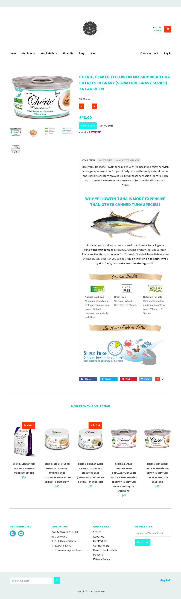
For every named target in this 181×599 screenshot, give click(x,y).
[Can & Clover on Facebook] (13, 534)
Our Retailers (49, 53)
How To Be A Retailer (106, 550)
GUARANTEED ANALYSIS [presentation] (127, 160)
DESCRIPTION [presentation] (88, 160)
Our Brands (28, 53)
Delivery (98, 554)
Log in (167, 53)
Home (13, 53)
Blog (81, 53)
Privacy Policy (101, 559)
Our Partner (100, 541)
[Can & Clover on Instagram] (21, 534)
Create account (149, 53)
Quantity (84, 98)
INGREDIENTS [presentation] (105, 160)
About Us (68, 53)
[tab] (88, 160)
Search (97, 532)
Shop (93, 53)
